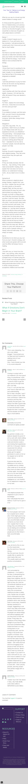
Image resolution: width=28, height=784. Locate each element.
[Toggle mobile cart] (22, 6)
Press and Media (6, 746)
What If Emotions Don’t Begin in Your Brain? (14, 303)
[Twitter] (5, 719)
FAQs (4, 738)
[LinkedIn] (5, 722)
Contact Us (19, 712)
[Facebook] (3, 719)
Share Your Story (6, 742)
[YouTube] (3, 722)
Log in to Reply (12, 419)
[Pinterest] (10, 719)
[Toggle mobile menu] (25, 6)
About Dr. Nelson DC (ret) (6, 734)
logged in (13, 698)
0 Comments (13, 313)
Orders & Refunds (18, 720)
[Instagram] (8, 719)
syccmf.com (9, 346)
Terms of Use (20, 717)
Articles (12, 274)
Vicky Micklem (10, 566)
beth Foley (9, 430)
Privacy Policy (20, 715)
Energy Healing (18, 274)
